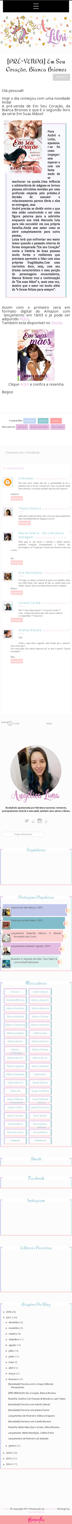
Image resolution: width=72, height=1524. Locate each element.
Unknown (25, 478)
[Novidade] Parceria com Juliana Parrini (28, 1410)
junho (12, 1356)
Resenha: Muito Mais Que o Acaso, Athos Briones (33, 1427)
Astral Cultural (40, 991)
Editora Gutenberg (15, 1024)
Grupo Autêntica (40, 1090)
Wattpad (15, 1140)
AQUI (24, 318)
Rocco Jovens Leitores (40, 1125)
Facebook (29, 421)
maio (12, 1362)
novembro (14, 1328)
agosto (13, 1345)
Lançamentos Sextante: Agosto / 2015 (30, 946)
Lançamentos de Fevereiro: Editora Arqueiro (31, 1415)
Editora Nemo (15, 1041)
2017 (9, 1317)
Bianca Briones (39, 427)
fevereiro (14, 1379)
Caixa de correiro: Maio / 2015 (27, 920)
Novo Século (40, 1115)
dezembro (14, 1322)
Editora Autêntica (15, 1008)
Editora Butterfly (15, 1016)
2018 (9, 1311)
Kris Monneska (30, 573)
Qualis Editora (15, 1124)
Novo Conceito (15, 1115)
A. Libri (6, 1508)
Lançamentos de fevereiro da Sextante (28, 1438)
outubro (13, 1333)
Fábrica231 (40, 1074)
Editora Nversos (40, 1041)
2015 (9, 1458)
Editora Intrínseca (40, 1024)
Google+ (56, 421)
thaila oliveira (29, 508)
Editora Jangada (15, 1033)
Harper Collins (15, 1107)
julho (11, 1350)
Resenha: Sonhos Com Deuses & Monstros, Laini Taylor (37, 1398)
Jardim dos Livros (40, 1107)
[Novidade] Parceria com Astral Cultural (29, 1404)
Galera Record (15, 1082)
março (12, 1373)
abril (11, 1367)
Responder (17, 498)
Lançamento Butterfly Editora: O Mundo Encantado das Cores (36, 935)
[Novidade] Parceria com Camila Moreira (29, 1421)
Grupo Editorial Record (40, 1101)
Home (49, 723)
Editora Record (15, 1057)
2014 (9, 1464)
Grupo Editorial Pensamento (15, 1101)
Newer (4, 722)
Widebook (40, 1140)
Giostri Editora (40, 1082)
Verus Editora (40, 1132)
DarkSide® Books (15, 1000)
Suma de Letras (15, 1132)
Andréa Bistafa (30, 630)
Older (16, 723)
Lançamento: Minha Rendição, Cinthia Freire (31, 1432)
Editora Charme (40, 1016)
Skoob (56, 322)
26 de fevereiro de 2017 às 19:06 (50, 538)
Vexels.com (51, 1508)
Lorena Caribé (29, 603)
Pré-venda (58, 427)
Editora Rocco (40, 1057)
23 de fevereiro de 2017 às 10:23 (50, 479)
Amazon (22, 427)
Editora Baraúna (40, 1008)
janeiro (13, 1445)
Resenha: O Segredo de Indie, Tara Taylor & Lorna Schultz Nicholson (34, 960)
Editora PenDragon (17, 1051)
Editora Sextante (40, 1066)
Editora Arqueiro (40, 1000)
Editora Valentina (15, 1074)
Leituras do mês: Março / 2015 (27, 907)
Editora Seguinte (15, 1066)
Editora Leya (40, 1033)
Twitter (43, 421)
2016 (9, 1452)
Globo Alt (15, 1090)
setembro (14, 1339)
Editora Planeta (40, 1049)
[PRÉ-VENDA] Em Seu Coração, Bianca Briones (32, 1393)
